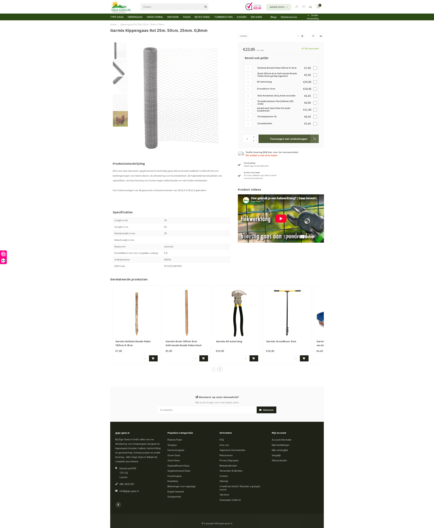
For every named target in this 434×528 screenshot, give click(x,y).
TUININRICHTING (223, 16)
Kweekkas (172, 481)
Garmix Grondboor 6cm (281, 341)
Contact (224, 476)
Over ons (224, 445)
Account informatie (281, 439)
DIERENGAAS (135, 16)
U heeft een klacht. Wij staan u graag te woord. (240, 488)
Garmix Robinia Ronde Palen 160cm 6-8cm (133, 343)
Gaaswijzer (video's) (230, 500)
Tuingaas (172, 445)
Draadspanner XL (267, 117)
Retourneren (226, 455)
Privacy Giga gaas (229, 460)
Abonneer (268, 410)
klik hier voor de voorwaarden (280, 152)
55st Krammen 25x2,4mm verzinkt (276, 96)
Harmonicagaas (175, 450)
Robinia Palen (174, 439)
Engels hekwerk (175, 491)
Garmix (243, 36)
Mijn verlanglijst (280, 450)
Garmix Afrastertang (229, 341)
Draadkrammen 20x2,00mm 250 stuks (275, 103)
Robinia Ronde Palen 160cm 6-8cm (277, 68)
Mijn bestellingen (280, 445)
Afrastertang (264, 82)
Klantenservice (289, 16)
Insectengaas (174, 476)
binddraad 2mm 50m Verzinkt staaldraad (273, 110)
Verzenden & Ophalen (231, 470)
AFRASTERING (155, 16)
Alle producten (279, 460)
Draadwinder (265, 124)
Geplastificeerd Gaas (178, 465)
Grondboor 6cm (266, 89)
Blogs (274, 16)
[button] (214, 369)
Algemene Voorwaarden (232, 450)
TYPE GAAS (117, 16)
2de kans (224, 494)
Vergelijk (276, 455)
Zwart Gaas (173, 460)
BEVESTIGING (202, 16)
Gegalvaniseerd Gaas (178, 470)
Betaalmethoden (228, 465)
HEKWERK (173, 16)
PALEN (186, 16)
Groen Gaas (173, 455)
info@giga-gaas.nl (129, 491)
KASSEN (241, 16)
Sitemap (224, 481)
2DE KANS (256, 16)
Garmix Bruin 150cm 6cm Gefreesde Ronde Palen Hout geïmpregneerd (183, 345)
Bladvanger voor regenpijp (181, 486)
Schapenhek (174, 496)
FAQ (222, 439)
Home (113, 24)
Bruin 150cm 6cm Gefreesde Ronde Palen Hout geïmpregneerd (277, 75)
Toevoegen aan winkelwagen (288, 138)
